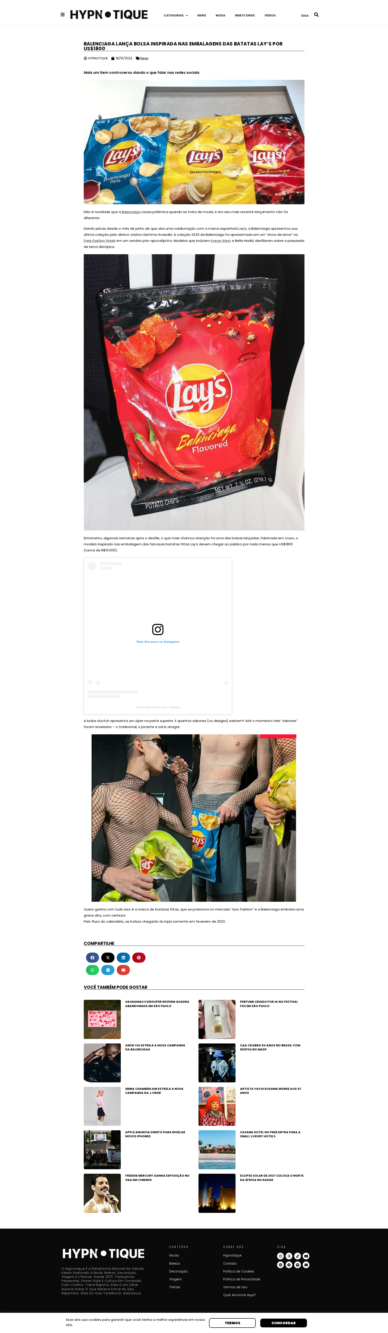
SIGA (305, 15)
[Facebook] (289, 1264)
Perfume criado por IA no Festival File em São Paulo (269, 1004)
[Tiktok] (297, 1256)
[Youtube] (306, 1256)
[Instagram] (280, 1256)
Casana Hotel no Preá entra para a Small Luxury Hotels (270, 1134)
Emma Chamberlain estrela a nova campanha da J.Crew (154, 1091)
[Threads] (289, 1256)
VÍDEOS (270, 15)
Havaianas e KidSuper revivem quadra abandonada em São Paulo (157, 1004)
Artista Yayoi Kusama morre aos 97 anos (270, 1091)
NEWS (201, 15)
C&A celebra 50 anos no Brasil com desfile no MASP (270, 1047)
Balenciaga (131, 211)
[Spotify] (297, 1264)
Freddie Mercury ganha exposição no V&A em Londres (157, 1177)
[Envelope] (306, 1264)
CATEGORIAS (174, 15)
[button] (92, 958)
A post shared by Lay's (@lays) (158, 707)
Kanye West (221, 240)
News (144, 58)
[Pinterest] (280, 1264)
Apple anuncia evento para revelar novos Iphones (155, 1134)
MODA (220, 15)
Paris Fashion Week (99, 240)
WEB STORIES (245, 15)
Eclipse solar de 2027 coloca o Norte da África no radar (272, 1177)
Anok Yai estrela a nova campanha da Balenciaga (155, 1047)
